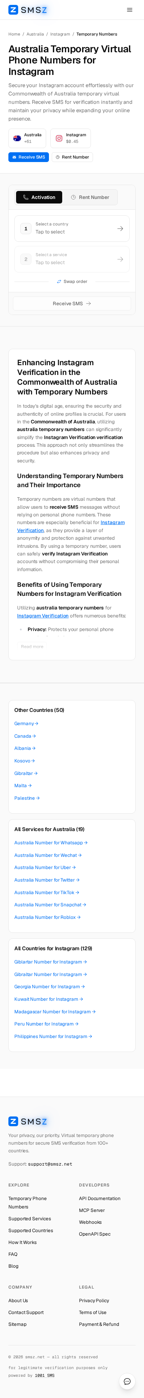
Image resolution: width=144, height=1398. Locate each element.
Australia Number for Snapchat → (50, 904)
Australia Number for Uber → (45, 867)
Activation (43, 197)
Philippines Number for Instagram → (53, 1036)
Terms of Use (93, 1312)
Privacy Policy (94, 1300)
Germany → (26, 723)
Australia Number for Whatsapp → (51, 842)
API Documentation (100, 1198)
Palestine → (27, 798)
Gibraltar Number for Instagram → (50, 974)
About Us (18, 1300)
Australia (35, 34)
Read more (32, 647)
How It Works (22, 1242)
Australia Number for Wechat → (48, 855)
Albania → (25, 748)
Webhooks (90, 1222)
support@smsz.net (50, 1164)
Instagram (60, 34)
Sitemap (17, 1324)
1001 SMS (44, 1375)
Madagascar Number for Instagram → (55, 1011)
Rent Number (75, 157)
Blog (13, 1266)
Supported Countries (30, 1230)
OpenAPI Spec (94, 1234)
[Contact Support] (127, 1381)
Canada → (25, 736)
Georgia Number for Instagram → (49, 986)
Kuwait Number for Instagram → (48, 999)
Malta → (23, 785)
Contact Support (26, 1312)
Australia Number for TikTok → (46, 892)
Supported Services (29, 1218)
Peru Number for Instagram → (46, 1024)
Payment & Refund (99, 1324)
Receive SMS (32, 157)
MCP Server (92, 1210)
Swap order (75, 281)
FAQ (12, 1254)
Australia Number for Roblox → (47, 917)
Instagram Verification (43, 616)
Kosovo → (24, 761)
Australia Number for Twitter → (47, 880)
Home (14, 34)
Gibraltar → (26, 773)
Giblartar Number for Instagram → (50, 962)
